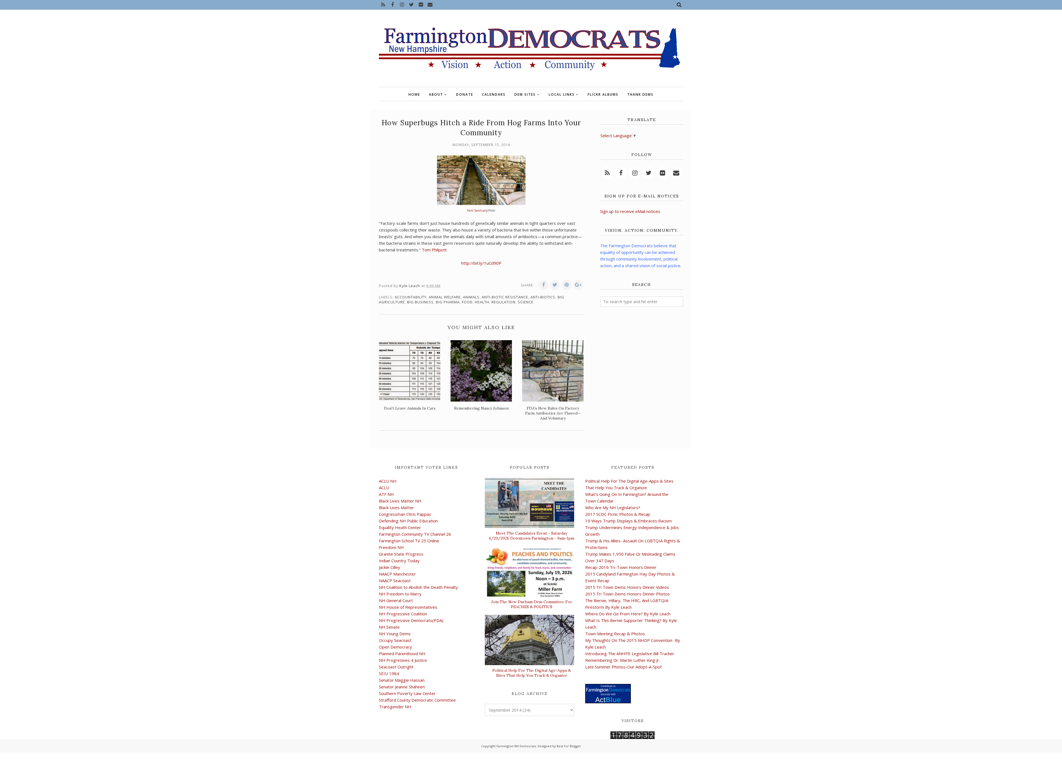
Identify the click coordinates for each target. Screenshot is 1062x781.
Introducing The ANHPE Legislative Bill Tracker (629, 653)
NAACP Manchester (397, 574)
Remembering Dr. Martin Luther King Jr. (622, 660)
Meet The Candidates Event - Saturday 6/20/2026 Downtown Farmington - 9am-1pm (531, 536)
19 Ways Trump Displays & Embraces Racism (628, 521)
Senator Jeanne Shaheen (402, 686)
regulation (503, 302)
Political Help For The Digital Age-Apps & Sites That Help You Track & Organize (531, 673)
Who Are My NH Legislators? (612, 507)
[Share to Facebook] (543, 285)
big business (420, 302)
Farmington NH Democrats (516, 746)
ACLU (384, 487)
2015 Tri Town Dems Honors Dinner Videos (627, 587)
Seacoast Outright (396, 667)
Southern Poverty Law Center (407, 693)
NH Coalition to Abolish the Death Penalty (418, 587)
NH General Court (396, 600)
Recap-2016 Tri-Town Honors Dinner (621, 567)
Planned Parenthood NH (402, 653)
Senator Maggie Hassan (402, 680)
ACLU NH (388, 481)
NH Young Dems (395, 633)
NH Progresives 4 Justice (403, 660)
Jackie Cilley (389, 567)
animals (471, 297)
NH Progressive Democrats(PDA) (411, 620)
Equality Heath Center (400, 527)
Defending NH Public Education (408, 521)
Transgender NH (395, 706)
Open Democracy (395, 647)
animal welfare (445, 297)
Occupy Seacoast (395, 640)
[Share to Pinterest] (567, 285)
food (467, 302)
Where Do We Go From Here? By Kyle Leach (627, 613)
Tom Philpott (434, 249)
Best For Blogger (569, 746)
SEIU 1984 (389, 673)
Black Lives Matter (396, 507)
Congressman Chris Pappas (405, 514)
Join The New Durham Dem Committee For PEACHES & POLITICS (531, 604)
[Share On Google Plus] (578, 285)
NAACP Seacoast (395, 580)
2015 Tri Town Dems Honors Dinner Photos (627, 594)
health (482, 302)
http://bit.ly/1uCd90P (481, 263)
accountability (410, 297)
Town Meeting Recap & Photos (615, 633)
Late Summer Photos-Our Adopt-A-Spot (623, 667)
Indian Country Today (399, 560)
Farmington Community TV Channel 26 (415, 534)
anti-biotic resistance (505, 297)
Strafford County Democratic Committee (417, 700)
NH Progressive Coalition (403, 613)
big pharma (448, 302)
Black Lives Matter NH (400, 501)
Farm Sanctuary (477, 210)
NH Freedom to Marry (400, 594)
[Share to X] (555, 285)
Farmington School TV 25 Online (409, 540)
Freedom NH (391, 547)
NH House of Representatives (408, 607)
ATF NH (386, 494)
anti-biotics (542, 297)
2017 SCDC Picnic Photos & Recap (617, 514)
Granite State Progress (401, 554)
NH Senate (389, 627)
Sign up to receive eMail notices (630, 211)
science (525, 302)
